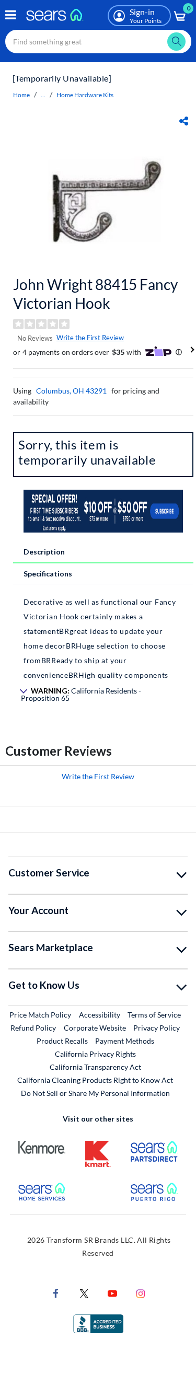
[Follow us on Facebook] (55, 1292)
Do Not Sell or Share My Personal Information (95, 1093)
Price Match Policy (40, 1014)
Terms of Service (154, 1014)
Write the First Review (90, 337)
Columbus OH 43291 (71, 390)
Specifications (48, 573)
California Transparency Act (95, 1066)
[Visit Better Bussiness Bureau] (98, 1323)
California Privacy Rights (95, 1053)
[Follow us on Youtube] (112, 1292)
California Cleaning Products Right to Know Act (95, 1080)
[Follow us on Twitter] (84, 1292)
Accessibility (99, 1014)
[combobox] (98, 41)
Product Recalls (62, 1040)
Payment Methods (124, 1040)
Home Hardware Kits (84, 95)
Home (21, 95)
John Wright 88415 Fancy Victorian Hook (95, 293)
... (43, 95)
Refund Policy (33, 1027)
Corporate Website (95, 1027)
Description (44, 551)
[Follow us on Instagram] (140, 1292)
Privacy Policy (156, 1027)
